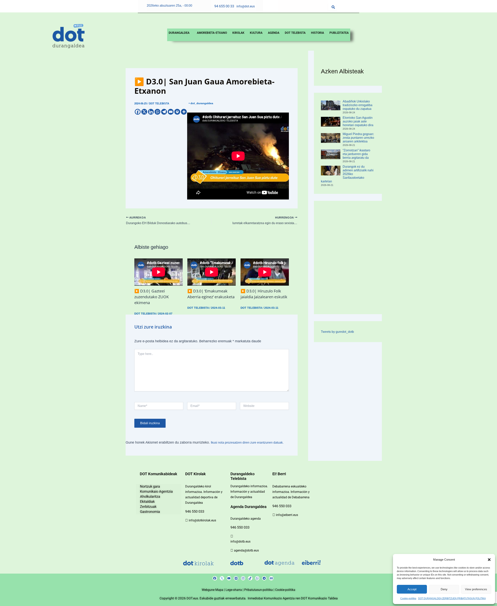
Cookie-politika (408, 598)
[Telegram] (164, 112)
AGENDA (273, 33)
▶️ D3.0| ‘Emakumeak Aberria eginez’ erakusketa (211, 293)
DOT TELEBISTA (295, 33)
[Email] (171, 112)
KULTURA (256, 33)
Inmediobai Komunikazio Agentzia (271, 598)
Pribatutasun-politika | (259, 590)
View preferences (476, 589)
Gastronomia (150, 512)
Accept (412, 589)
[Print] (177, 112)
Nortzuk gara (150, 486)
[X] (144, 112)
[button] (489, 560)
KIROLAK (238, 33)
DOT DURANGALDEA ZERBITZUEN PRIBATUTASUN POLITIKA (452, 598)
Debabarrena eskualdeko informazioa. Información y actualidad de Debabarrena (291, 492)
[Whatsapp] (157, 112)
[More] (184, 112)
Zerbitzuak (148, 507)
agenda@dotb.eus (246, 550)
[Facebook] (138, 112)
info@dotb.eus (240, 541)
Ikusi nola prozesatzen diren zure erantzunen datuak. (247, 442)
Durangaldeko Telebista (242, 476)
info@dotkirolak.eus (202, 520)
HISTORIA (317, 33)
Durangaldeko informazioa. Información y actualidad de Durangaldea (249, 491)
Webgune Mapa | (214, 590)
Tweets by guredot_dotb (337, 331)
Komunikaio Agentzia (156, 491)
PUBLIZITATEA (339, 33)
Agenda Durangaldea (248, 506)
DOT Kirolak (195, 474)
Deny (444, 589)
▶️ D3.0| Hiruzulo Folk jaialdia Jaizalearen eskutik (264, 293)
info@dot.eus (245, 6)
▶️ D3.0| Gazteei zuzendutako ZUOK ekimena (151, 296)
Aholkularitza (150, 496)
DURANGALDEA (179, 33)
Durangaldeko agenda (245, 518)
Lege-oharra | (235, 590)
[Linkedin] (151, 112)
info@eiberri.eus (287, 515)
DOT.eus (192, 598)
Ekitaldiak (147, 501)
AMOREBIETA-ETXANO (212, 33)
